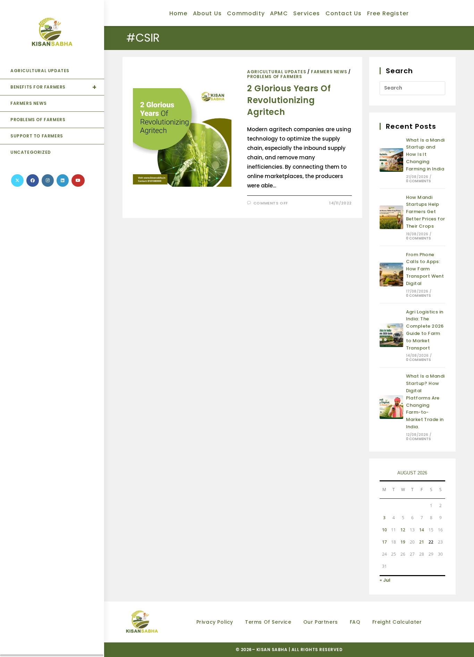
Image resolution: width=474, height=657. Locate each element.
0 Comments (418, 181)
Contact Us (343, 13)
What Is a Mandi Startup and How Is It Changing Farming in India (425, 154)
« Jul (385, 580)
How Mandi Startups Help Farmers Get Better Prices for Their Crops (425, 211)
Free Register (388, 13)
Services (306, 13)
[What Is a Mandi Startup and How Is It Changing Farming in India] (391, 160)
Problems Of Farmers (274, 76)
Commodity (246, 13)
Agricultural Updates (276, 72)
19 (402, 542)
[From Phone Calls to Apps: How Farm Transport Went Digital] (391, 274)
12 (402, 530)
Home (178, 13)
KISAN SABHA (272, 649)
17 (384, 542)
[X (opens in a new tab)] (17, 180)
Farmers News (329, 72)
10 (384, 530)
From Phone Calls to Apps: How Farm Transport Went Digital (425, 269)
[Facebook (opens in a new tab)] (32, 180)
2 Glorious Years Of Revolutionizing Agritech (289, 100)
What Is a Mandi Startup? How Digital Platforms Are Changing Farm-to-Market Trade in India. (425, 401)
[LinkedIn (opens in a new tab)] (63, 180)
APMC (279, 13)
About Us (207, 13)
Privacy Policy (214, 621)
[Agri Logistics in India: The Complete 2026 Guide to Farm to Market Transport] (391, 335)
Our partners (320, 621)
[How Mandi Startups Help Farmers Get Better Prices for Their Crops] (391, 217)
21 (421, 542)
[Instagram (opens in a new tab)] (48, 180)
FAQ (355, 621)
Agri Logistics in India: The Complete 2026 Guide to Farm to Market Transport (425, 330)
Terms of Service (268, 621)
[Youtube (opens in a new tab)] (78, 180)
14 (421, 530)
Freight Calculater (397, 621)
